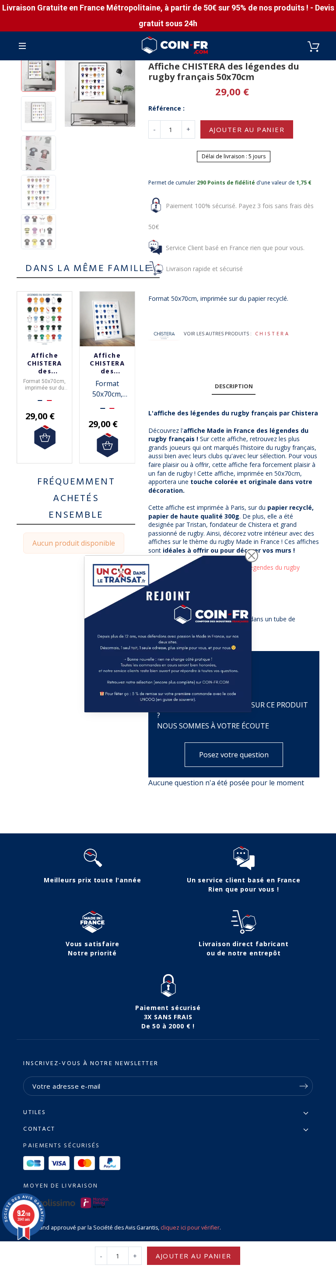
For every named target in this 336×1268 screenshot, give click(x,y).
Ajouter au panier (247, 129)
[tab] (234, 386)
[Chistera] (164, 333)
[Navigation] (22, 46)
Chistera (272, 333)
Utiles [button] (34, 1113)
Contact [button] (39, 1129)
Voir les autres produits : (218, 333)
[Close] (251, 555)
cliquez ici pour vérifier (190, 1227)
